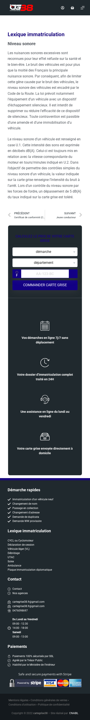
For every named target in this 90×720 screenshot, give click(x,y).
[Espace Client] (62, 7)
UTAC (11, 557)
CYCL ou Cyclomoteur (20, 540)
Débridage (14, 553)
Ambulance (14, 565)
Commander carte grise (45, 285)
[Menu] (83, 8)
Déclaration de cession (21, 544)
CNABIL (73, 713)
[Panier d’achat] (72, 7)
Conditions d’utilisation (22, 704)
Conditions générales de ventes (49, 700)
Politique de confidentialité (53, 704)
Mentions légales (18, 700)
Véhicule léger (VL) (18, 548)
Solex (11, 561)
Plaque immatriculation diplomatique (30, 569)
